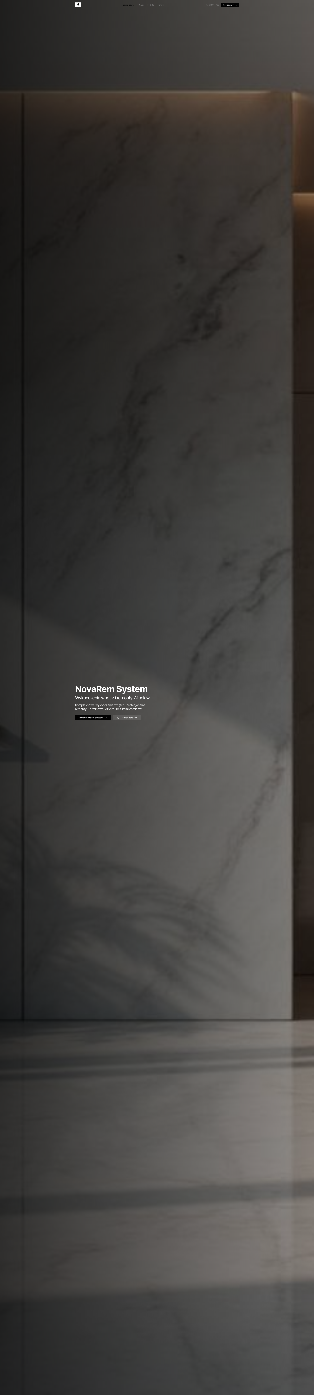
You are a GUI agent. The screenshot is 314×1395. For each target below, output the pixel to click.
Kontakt (161, 5)
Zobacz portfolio (129, 717)
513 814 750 (214, 5)
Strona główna (129, 5)
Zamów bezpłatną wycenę (91, 717)
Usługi (141, 5)
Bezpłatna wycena (229, 5)
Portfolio (150, 5)
